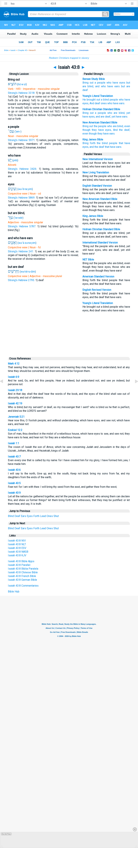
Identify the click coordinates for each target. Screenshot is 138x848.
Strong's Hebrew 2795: (21, 280)
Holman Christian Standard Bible (101, 109)
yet (128, 112)
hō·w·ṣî (22, 84)
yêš (15, 160)
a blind (104, 99)
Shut (56, 516)
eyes (122, 82)
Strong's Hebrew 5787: (22, 226)
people (113, 99)
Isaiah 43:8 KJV (17, 555)
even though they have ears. (98, 133)
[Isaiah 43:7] (4, 389)
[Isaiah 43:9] (134, 389)
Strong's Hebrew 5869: (21, 197)
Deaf (17, 516)
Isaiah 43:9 (14, 492)
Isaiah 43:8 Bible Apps (21, 561)
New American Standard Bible (99, 122)
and (98, 116)
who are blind (116, 112)
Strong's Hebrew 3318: (21, 92)
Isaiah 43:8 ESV (17, 548)
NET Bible (88, 259)
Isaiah (13, 50)
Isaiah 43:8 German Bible (22, 579)
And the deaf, (121, 129)
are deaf (105, 116)
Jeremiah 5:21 (16, 416)
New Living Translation (95, 172)
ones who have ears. (112, 103)
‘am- (18, 131)
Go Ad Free (6, 834)
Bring (85, 126)
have (85, 116)
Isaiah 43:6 (14, 469)
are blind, (118, 126)
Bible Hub (13, 591)
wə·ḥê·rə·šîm (28, 271)
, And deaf (94, 103)
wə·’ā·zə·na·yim (27, 242)
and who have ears (107, 86)
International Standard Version (100, 242)
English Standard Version (97, 185)
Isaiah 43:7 (14, 456)
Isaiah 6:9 (13, 376)
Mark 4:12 (14, 363)
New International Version (97, 159)
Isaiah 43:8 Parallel (19, 565)
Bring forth (88, 143)
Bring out (87, 82)
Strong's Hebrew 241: (21, 251)
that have (124, 143)
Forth (36, 516)
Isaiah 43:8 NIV (17, 540)
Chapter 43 (22, 50)
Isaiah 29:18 (15, 390)
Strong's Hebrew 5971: (21, 140)
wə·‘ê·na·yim (25, 189)
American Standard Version (98, 276)
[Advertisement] (69, 333)
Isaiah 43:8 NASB (18, 551)
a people (100, 82)
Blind (11, 516)
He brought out (91, 99)
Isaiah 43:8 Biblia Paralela (23, 568)
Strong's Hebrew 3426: (22, 168)
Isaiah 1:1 (13, 443)
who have (112, 82)
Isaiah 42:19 (15, 403)
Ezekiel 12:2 (15, 430)
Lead (43, 516)
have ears (121, 116)
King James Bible (92, 139)
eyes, (108, 129)
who (109, 126)
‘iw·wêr (18, 217)
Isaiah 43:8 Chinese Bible (23, 572)
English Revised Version (96, 289)
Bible (6, 50)
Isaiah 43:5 (14, 483)
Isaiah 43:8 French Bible (22, 576)
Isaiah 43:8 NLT (17, 544)
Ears (23, 516)
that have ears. (113, 146)
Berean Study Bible (93, 79)
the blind (102, 143)
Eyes (30, 516)
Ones (50, 516)
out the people (97, 126)
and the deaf (97, 146)
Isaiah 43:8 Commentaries (23, 585)
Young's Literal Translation (97, 96)
